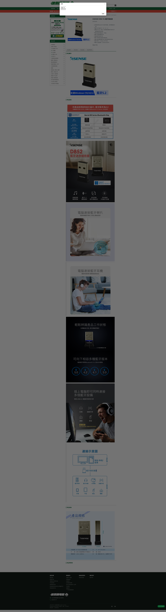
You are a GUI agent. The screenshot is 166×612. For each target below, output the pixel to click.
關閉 (103, 13)
